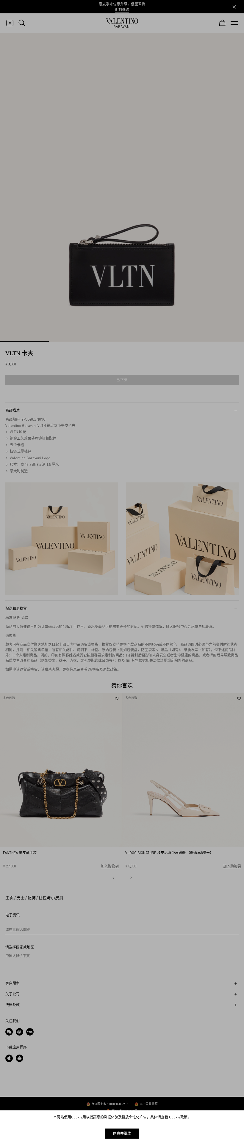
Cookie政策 (178, 1117)
